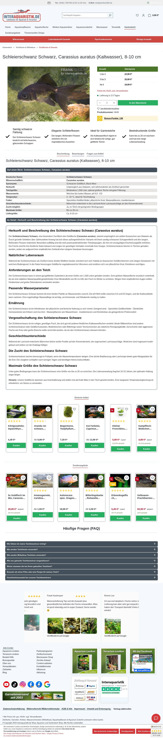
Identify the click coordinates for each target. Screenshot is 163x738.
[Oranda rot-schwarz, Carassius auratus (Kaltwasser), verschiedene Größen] (42, 411)
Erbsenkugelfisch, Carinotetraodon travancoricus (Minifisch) (119, 496)
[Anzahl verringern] (99, 102)
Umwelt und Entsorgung (99, 709)
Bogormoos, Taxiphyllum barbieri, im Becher (67, 427)
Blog (5, 672)
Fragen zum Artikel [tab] (95, 154)
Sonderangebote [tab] (80, 465)
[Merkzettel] (137, 15)
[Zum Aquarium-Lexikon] (84, 661)
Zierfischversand (44, 654)
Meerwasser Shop (45, 657)
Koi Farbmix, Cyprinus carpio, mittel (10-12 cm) (93, 427)
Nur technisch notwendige (105, 731)
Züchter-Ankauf (43, 660)
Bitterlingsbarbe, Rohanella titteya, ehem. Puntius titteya (94, 496)
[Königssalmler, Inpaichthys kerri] (16, 411)
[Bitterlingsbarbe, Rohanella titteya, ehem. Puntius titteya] (94, 480)
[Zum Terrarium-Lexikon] (113, 661)
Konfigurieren (127, 731)
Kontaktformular (44, 666)
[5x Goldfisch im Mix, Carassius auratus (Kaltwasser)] (17, 480)
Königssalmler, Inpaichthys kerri (16, 427)
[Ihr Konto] (143, 15)
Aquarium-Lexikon (11, 651)
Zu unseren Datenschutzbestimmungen (17, 736)
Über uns (7, 663)
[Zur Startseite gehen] (22, 15)
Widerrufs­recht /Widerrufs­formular (43, 709)
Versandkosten (9, 666)
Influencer (41, 669)
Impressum (79, 709)
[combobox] (84, 15)
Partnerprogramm (44, 651)
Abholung (41, 672)
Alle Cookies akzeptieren (148, 731)
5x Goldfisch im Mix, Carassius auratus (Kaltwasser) (16, 496)
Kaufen (16, 445)
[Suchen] (110, 15)
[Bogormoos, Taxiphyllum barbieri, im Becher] (68, 411)
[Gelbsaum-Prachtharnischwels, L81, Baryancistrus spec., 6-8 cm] (146, 480)
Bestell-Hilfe (8, 657)
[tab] (63, 154)
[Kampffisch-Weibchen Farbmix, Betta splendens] (146, 411)
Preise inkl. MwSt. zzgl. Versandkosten (112, 91)
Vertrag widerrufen (122, 709)
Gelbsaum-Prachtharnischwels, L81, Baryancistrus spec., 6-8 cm (145, 496)
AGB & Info (67, 709)
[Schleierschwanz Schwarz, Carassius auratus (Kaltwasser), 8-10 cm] (48, 94)
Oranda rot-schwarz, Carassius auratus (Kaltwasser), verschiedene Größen (41, 427)
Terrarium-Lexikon (11, 654)
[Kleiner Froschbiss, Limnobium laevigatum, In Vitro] (120, 411)
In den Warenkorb (137, 103)
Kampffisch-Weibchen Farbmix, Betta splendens (146, 427)
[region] (49, 94)
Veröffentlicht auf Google (38, 636)
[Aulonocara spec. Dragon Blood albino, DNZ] (68, 480)
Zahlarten (7, 669)
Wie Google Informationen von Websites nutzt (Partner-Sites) (24, 733)
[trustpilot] (114, 687)
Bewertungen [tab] (78, 154)
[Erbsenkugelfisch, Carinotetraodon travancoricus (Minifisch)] (120, 480)
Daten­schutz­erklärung (14, 709)
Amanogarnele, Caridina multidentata (42, 496)
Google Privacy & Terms (55, 733)
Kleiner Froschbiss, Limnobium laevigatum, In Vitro (120, 427)
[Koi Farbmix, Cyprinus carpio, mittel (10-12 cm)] (94, 411)
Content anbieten (44, 663)
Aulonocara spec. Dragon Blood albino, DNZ (67, 496)
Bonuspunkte (9, 660)
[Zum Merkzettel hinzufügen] (22, 409)
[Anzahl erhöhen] (114, 102)
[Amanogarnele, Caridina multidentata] (43, 480)
